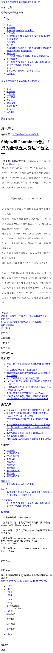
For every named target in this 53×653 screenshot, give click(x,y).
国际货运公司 (13, 470)
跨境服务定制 (42, 56)
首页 (9, 25)
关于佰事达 (12, 62)
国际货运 (11, 468)
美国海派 (13, 39)
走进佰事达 (12, 59)
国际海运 (11, 473)
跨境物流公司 (13, 453)
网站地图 (24, 581)
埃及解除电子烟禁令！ (17, 436)
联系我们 (18, 65)
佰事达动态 (12, 71)
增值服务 (11, 53)
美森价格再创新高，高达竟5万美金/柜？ (26, 433)
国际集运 (20, 56)
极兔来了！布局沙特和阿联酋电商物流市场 (27, 413)
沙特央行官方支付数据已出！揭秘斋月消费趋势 (24, 316)
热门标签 (33, 581)
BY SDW (43, 581)
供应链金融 (30, 56)
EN (8, 20)
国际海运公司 (13, 476)
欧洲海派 (29, 36)
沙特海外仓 (26, 50)
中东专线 (11, 27)
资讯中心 (11, 68)
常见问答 (36, 71)
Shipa (5, 164)
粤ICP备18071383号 (10, 581)
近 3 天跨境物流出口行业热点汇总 (23, 378)
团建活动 (43, 62)
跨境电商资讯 (24, 71)
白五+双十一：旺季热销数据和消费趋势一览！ (29, 410)
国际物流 (11, 462)
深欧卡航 (38, 36)
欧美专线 (11, 33)
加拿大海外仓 (24, 48)
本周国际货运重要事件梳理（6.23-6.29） (26, 393)
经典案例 (27, 65)
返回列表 (5, 319)
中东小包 (29, 30)
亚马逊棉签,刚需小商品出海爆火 (22, 370)
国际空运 (11, 465)
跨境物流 (11, 450)
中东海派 (20, 30)
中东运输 (11, 459)
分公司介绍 (23, 62)
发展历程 (33, 62)
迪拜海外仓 (14, 50)
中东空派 (11, 30)
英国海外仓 (37, 48)
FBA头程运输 (13, 456)
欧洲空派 (11, 36)
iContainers (13, 164)
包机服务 (11, 42)
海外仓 (10, 45)
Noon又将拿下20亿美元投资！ (21, 416)
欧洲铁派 (20, 36)
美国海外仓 (12, 48)
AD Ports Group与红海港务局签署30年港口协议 (29, 439)
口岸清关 (11, 56)
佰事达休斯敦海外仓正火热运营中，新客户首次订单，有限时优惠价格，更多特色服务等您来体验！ (28, 427)
